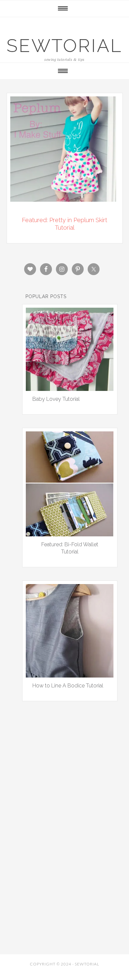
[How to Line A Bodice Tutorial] (70, 675)
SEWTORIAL (64, 45)
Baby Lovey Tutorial (56, 399)
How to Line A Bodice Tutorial (67, 685)
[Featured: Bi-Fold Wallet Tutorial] (70, 534)
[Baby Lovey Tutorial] (70, 388)
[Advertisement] (64, 788)
